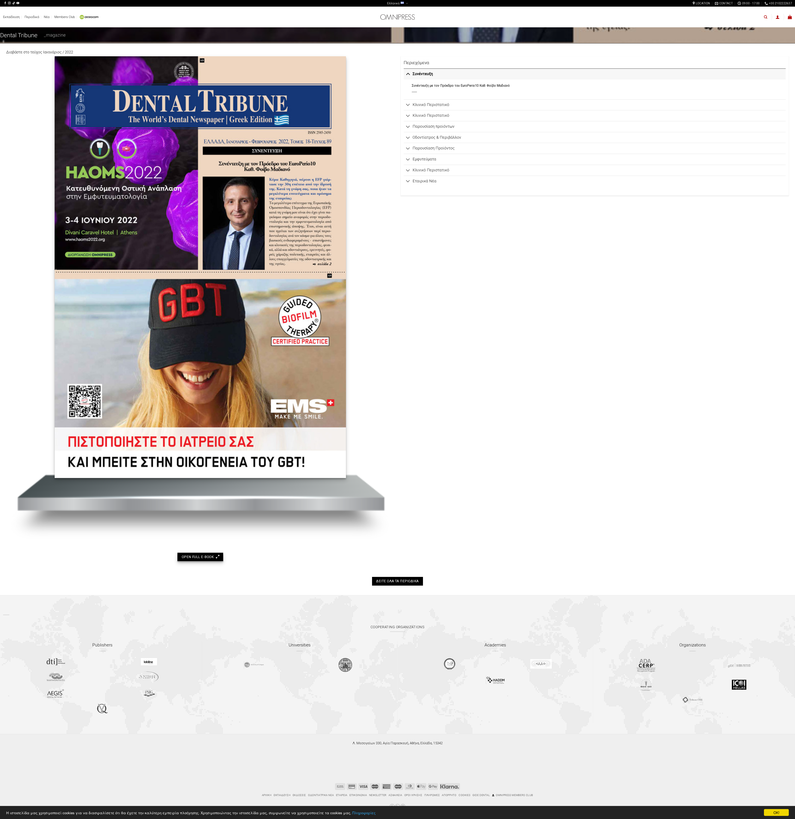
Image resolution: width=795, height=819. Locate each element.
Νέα (46, 17)
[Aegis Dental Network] (56, 693)
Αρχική (267, 795)
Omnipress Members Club (513, 795)
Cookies (464, 795)
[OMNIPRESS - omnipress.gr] (397, 17)
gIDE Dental (481, 795)
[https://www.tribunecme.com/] (692, 700)
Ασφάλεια (395, 795)
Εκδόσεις (299, 795)
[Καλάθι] (790, 17)
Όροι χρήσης (413, 795)
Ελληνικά (393, 3)
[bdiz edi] (646, 684)
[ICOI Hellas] (739, 685)
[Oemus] (149, 676)
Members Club (64, 17)
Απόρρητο (449, 795)
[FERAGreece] (450, 664)
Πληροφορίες (364, 812)
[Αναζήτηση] (765, 17)
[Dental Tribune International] (55, 661)
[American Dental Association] (646, 665)
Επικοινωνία (358, 795)
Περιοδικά (32, 17)
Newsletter (378, 795)
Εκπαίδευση (11, 17)
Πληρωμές (432, 795)
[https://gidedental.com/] (739, 665)
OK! (776, 812)
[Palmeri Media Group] (149, 693)
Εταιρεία (341, 795)
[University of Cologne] (254, 665)
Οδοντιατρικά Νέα (321, 795)
